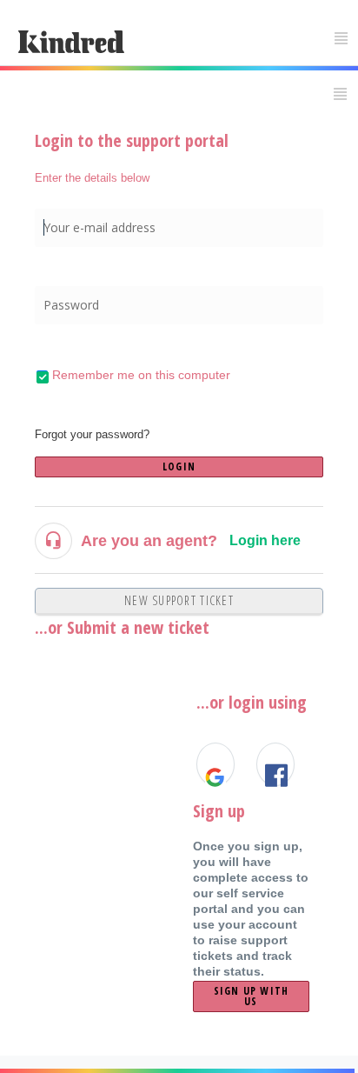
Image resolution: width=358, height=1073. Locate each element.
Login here (265, 540)
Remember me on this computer (141, 375)
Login (179, 466)
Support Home (57, 89)
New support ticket (179, 600)
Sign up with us (251, 996)
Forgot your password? (92, 434)
